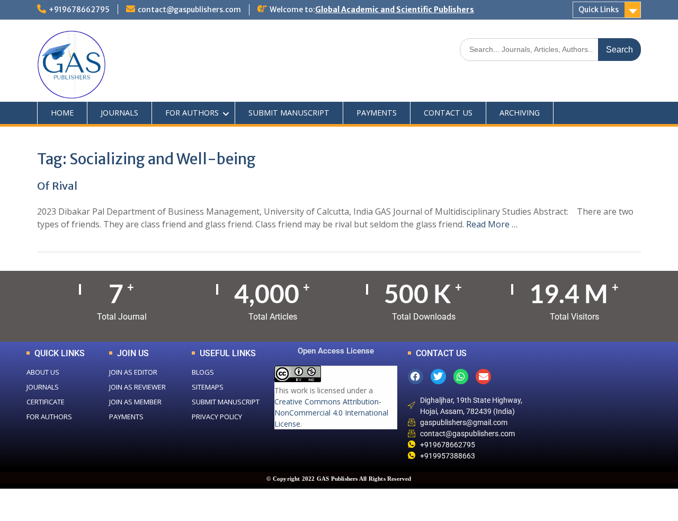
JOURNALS (119, 113)
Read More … (492, 224)
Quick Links (598, 9)
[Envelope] (483, 376)
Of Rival (57, 185)
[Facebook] (415, 376)
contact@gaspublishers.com (189, 9)
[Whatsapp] (461, 376)
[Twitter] (438, 376)
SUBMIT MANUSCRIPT (288, 113)
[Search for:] (550, 49)
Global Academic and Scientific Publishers (394, 9)
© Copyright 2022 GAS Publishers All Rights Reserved (338, 478)
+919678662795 (79, 9)
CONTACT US (448, 113)
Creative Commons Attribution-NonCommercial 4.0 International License (331, 412)
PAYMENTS (376, 113)
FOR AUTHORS (192, 113)
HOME (62, 113)
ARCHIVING (519, 113)
